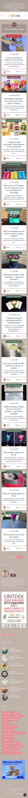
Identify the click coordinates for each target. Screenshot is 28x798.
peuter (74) (6, 716)
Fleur (11, 570)
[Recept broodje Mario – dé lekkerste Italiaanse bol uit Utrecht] (5, 689)
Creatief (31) (18, 746)
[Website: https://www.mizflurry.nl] (13, 575)
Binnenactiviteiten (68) (10, 719)
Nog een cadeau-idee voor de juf (14, 494)
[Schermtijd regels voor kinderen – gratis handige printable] (5, 682)
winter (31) (6, 753)
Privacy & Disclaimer (18, 8)
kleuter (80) (6, 713)
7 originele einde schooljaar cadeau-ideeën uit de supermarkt (14, 144)
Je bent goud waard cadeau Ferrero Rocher (14, 58)
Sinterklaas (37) (8, 739)
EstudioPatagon (19, 794)
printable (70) (17, 716)
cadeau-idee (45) (8, 733)
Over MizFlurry (9, 4)
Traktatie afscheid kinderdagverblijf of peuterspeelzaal (14, 320)
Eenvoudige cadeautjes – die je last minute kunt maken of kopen (14, 101)
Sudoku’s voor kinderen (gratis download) (16, 658)
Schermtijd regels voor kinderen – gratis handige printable (16, 681)
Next (19, 557)
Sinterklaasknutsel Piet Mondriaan (16, 665)
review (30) (16, 753)
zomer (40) (20, 733)
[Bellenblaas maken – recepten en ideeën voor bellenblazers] (5, 650)
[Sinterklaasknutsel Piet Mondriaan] (5, 666)
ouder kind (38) (8, 736)
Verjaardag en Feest (13, 36)
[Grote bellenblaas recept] (5, 697)
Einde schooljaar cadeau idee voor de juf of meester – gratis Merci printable (14, 410)
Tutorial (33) (7, 746)
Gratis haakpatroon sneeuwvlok (16, 673)
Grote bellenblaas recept (14, 696)
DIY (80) (16, 713)
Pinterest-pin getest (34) (11, 743)
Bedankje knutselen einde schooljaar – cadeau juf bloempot (14, 276)
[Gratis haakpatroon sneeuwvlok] (5, 674)
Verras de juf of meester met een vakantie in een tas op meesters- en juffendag (14, 189)
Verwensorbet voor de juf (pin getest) (14, 535)
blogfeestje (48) (8, 729)
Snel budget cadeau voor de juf (14, 453)
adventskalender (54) (9, 726)
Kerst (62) (6, 723)
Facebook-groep (14, 10)
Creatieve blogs (14, 77)
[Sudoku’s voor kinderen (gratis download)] (5, 658)
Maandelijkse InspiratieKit (10, 6)
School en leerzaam (13, 120)
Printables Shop (18, 4)
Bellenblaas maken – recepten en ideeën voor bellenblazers (16, 650)
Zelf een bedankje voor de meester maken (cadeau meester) (14, 233)
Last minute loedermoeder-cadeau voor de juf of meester (14, 365)
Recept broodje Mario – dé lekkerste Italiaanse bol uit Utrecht (17, 689)
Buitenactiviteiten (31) (10, 750)
